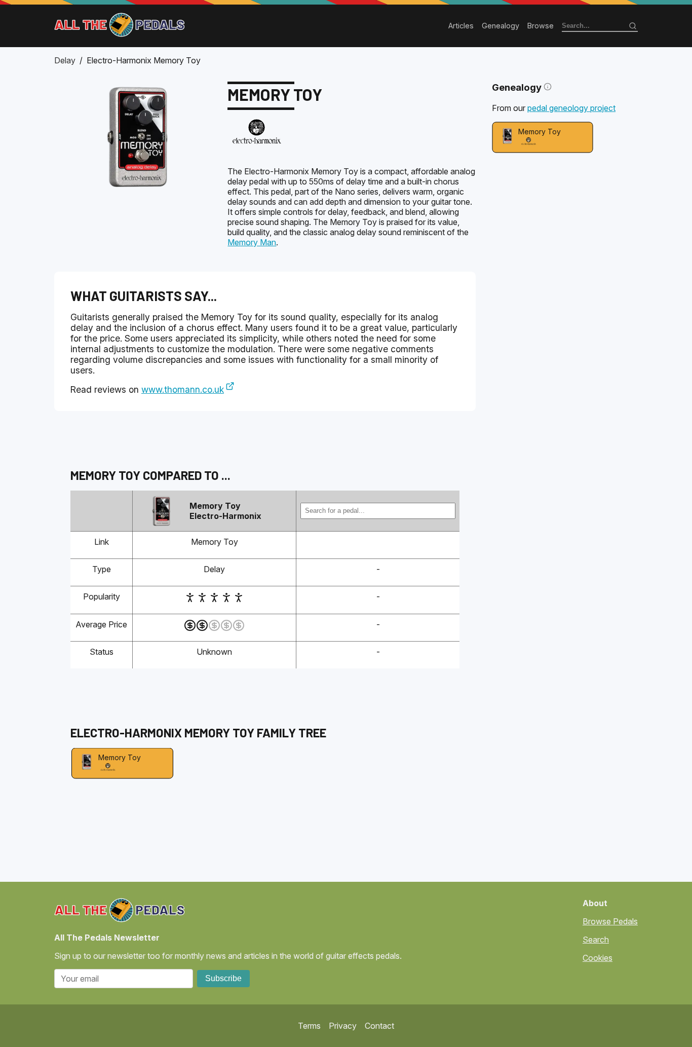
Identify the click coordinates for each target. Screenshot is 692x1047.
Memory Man (251, 242)
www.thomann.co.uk (182, 389)
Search (596, 939)
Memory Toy (539, 131)
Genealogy (500, 25)
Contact (379, 1026)
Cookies (597, 958)
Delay (64, 60)
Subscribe (223, 978)
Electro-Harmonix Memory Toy (144, 60)
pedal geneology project (571, 108)
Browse (540, 25)
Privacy (343, 1026)
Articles (461, 25)
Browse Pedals (610, 921)
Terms (309, 1026)
